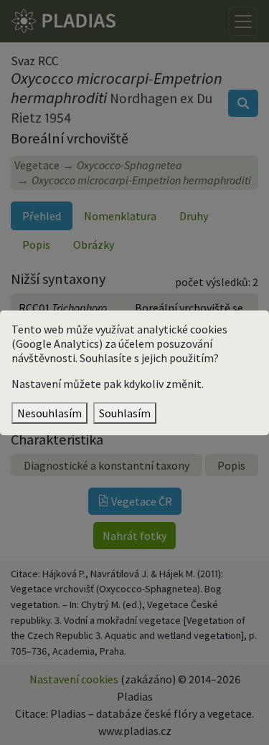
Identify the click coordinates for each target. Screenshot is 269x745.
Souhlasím (125, 413)
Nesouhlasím (49, 413)
